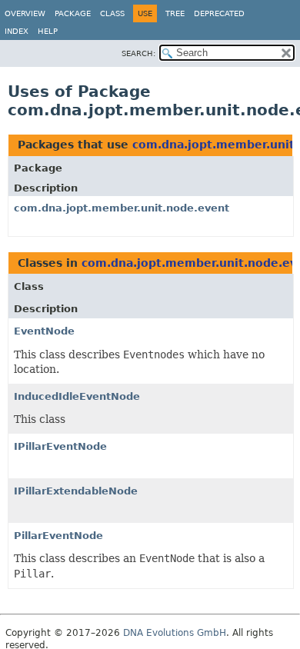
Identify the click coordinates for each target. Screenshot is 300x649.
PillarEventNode (58, 535)
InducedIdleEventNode (77, 396)
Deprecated (219, 13)
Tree (175, 13)
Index (16, 31)
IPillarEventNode (60, 446)
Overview (25, 13)
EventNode (44, 331)
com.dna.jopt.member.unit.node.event (121, 208)
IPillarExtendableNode (76, 491)
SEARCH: (138, 53)
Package (73, 13)
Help (48, 31)
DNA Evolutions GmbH (174, 632)
